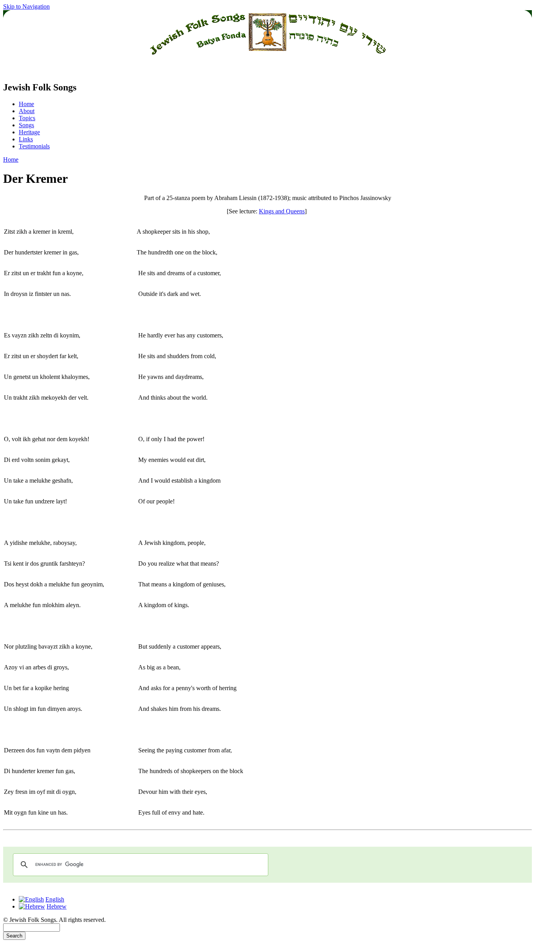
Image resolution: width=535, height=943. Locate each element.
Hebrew (57, 906)
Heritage (29, 132)
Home (26, 104)
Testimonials (34, 146)
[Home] (267, 70)
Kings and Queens (282, 211)
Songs (26, 125)
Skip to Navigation (26, 6)
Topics (27, 118)
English (54, 899)
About (26, 111)
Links (26, 139)
